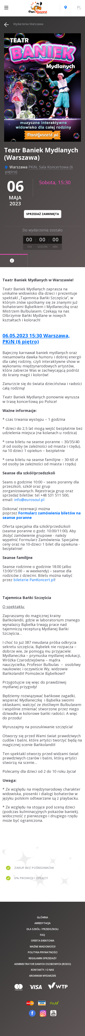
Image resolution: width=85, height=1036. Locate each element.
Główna (42, 917)
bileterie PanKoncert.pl (33, 579)
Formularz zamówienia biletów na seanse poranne (41, 515)
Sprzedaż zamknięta (42, 214)
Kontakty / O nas (42, 970)
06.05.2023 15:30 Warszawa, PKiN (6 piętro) (36, 338)
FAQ (42, 935)
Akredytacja (42, 923)
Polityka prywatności (42, 952)
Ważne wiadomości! (42, 946)
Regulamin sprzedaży (43, 958)
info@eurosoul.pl (29, 499)
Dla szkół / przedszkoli (42, 929)
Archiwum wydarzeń (42, 975)
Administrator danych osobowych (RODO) (42, 964)
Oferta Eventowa (42, 940)
